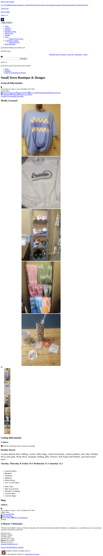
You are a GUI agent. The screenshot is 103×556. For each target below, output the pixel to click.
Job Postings (84, 5)
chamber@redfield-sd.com (9, 544)
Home (7, 26)
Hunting (7, 35)
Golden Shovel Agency (32, 554)
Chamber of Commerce (23, 5)
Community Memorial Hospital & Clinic (67, 5)
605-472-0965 (5, 12)
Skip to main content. (7, 2)
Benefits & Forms (10, 31)
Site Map (12, 547)
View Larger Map (8, 514)
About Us (8, 28)
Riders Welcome (10, 44)
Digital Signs (9, 33)
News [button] (7, 37)
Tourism (13, 5)
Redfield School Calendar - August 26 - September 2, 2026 (61, 54)
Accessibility (19, 547)
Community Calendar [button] (12, 41)
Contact (7, 547)
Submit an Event (14, 42)
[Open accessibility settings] (4, 552)
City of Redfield (6, 5)
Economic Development (47, 5)
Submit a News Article (16, 39)
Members (8, 30)
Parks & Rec (35, 5)
